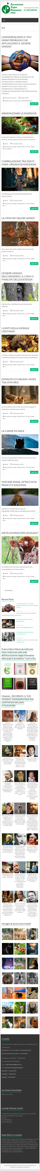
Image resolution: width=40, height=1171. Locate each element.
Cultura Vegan (30, 146)
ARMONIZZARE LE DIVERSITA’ (19, 113)
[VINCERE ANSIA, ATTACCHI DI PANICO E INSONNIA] (20, 489)
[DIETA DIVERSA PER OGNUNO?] (20, 537)
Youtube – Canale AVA (8, 1077)
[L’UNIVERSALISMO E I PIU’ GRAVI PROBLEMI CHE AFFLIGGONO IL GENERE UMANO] (20, 51)
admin (6, 144)
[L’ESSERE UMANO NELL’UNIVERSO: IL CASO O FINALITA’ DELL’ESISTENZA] (20, 284)
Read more (18, 615)
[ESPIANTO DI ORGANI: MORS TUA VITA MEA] (20, 387)
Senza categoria (7, 148)
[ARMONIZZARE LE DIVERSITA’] (20, 118)
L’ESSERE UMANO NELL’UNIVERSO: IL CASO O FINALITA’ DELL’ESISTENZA (18, 276)
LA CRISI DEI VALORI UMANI (18, 218)
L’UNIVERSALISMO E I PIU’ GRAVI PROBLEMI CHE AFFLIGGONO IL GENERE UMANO (17, 41)
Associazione (17, 101)
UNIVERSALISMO (26, 101)
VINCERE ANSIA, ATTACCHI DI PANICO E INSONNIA (19, 483)
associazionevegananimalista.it (14, 1067)
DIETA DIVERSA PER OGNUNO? (20, 532)
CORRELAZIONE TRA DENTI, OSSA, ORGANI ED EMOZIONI (19, 163)
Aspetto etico (8, 101)
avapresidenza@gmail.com (14, 1064)
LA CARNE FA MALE (13, 430)
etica (4, 205)
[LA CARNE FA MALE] (20, 435)
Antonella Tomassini (10, 98)
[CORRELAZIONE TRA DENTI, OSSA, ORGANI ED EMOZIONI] (20, 169)
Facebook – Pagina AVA (9, 1074)
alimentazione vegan (10, 146)
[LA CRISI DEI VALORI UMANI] (20, 222)
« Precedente (8, 590)
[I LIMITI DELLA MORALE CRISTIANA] (20, 336)
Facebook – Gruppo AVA (9, 1071)
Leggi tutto (34, 104)
